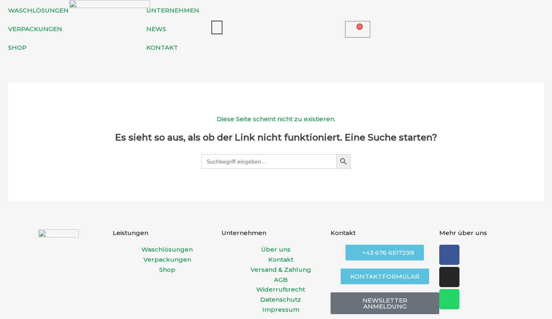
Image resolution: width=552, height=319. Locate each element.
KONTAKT (162, 47)
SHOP (17, 47)
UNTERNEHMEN (172, 10)
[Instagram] (449, 277)
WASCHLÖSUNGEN (38, 10)
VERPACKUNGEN (35, 29)
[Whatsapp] (449, 299)
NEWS (156, 29)
